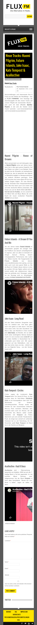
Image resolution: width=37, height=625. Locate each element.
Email (7, 568)
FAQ (16, 612)
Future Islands (25, 246)
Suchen (29, 16)
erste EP (27, 337)
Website (7, 575)
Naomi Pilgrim (11, 165)
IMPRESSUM (24, 612)
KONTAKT (8, 612)
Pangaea (27, 478)
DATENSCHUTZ (17, 615)
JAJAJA (7, 198)
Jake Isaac (11, 332)
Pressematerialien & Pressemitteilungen (16, 617)
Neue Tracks (13, 83)
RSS (18, 620)
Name (7, 562)
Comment (8, 540)
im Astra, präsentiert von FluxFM (20, 277)
